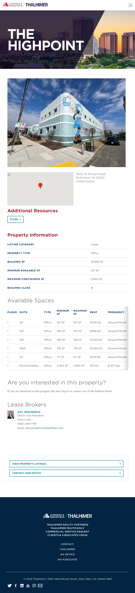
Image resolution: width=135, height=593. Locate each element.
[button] (40, 185)
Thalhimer (67, 549)
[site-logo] (67, 515)
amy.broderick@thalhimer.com (44, 428)
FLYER (14, 219)
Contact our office (26, 473)
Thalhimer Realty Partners (67, 524)
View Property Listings (29, 464)
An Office (67, 554)
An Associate (67, 559)
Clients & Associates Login (67, 535)
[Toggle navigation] (130, 5)
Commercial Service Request (67, 531)
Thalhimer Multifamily (67, 528)
